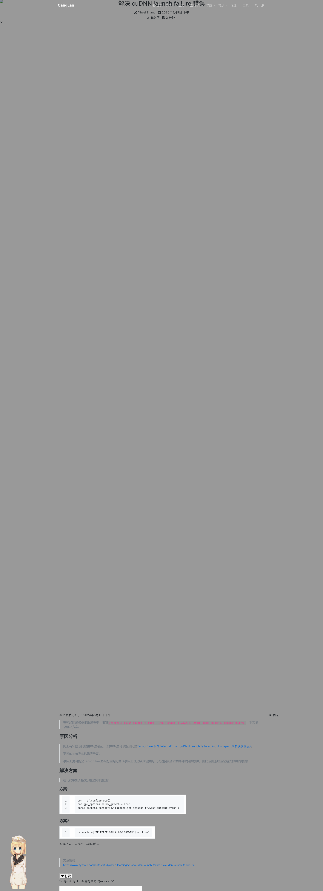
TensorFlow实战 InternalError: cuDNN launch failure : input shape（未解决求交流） (194, 746)
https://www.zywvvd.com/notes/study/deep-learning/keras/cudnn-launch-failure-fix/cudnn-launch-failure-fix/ (129, 865)
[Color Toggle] (262, 5)
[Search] (256, 5)
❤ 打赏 (66, 876)
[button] (170, 5)
